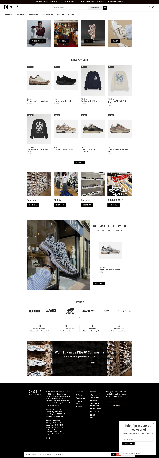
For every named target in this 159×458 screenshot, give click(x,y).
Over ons (93, 392)
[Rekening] (150, 7)
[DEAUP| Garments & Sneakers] (34, 392)
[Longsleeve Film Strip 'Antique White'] (120, 80)
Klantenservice (95, 409)
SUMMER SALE (47, 14)
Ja (113, 454)
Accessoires (33, 14)
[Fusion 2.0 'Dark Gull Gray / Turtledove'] (93, 129)
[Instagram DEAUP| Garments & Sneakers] (49, 438)
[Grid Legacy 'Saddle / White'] (66, 129)
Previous (27, 317)
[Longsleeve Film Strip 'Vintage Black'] (39, 129)
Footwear (8, 14)
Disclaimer (94, 400)
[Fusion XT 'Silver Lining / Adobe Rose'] (120, 129)
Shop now (99, 283)
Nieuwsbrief (94, 412)
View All (79, 162)
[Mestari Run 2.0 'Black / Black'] (66, 80)
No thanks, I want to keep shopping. (132, 453)
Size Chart (61, 14)
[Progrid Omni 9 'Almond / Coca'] (39, 80)
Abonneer (92, 363)
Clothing (20, 14)
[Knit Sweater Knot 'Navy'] (93, 80)
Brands (71, 14)
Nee (118, 454)
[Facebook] (46, 438)
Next (132, 317)
